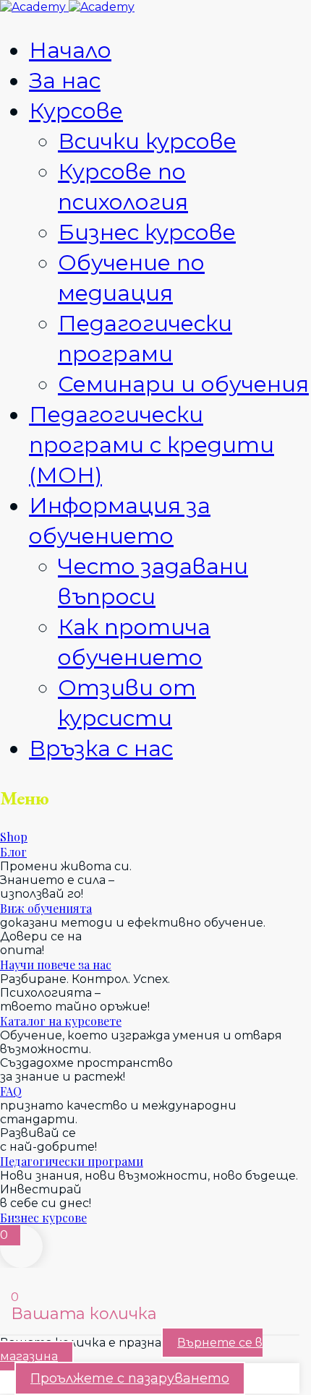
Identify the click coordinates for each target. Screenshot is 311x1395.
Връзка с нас (101, 748)
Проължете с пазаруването (129, 1378)
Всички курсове (147, 141)
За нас (65, 80)
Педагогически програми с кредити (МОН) (151, 445)
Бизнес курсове (147, 232)
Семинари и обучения (183, 384)
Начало (70, 50)
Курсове (76, 111)
